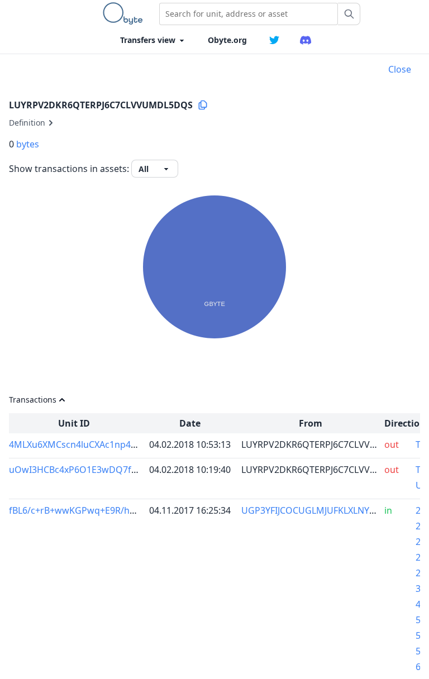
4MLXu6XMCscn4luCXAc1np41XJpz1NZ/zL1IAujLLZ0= (118, 444)
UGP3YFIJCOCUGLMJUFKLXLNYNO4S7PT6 (327, 510)
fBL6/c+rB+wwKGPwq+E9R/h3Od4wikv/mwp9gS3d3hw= (127, 510)
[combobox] (248, 14)
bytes (27, 144)
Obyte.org (227, 40)
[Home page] (125, 13)
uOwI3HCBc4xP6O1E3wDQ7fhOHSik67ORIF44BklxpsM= (126, 469)
